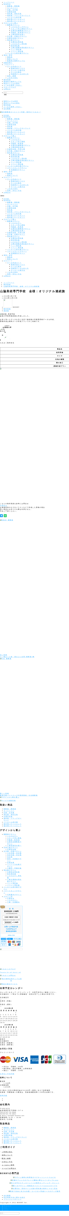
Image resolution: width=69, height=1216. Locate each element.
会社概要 (7, 108)
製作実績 (7, 79)
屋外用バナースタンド (16, 19)
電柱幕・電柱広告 (14, 13)
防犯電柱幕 (15, 45)
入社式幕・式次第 (14, 853)
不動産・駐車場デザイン (21, 32)
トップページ (9, 2)
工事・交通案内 (13, 902)
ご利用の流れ (7, 1152)
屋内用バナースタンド (16, 21)
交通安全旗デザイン (15, 38)
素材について (12, 59)
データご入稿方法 (18, 70)
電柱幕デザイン (13, 40)
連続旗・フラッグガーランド (19, 15)
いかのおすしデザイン (20, 27)
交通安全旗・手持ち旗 (16, 149)
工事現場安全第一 (18, 34)
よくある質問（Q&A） (13, 85)
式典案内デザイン (18, 170)
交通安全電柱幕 (17, 42)
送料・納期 (11, 76)
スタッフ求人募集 (18, 141)
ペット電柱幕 (16, 49)
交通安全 (10, 898)
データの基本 (16, 72)
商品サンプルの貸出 (12, 83)
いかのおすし (16, 139)
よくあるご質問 (8, 1165)
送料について (7, 1155)
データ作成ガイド (14, 66)
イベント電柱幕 (17, 51)
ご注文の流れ (12, 78)
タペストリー (12, 8)
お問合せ (7, 89)
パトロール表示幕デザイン (18, 53)
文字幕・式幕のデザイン (17, 36)
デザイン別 (8, 896)
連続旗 (6, 311)
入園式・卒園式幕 (14, 868)
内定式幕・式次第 (14, 855)
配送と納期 (6, 1158)
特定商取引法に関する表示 (14, 1197)
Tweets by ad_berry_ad (10, 972)
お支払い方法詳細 (7, 1074)
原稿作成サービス (18, 68)
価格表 (10, 57)
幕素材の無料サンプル (16, 61)
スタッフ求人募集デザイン (21, 28)
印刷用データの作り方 (20, 74)
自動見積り (8, 62)
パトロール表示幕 (14, 17)
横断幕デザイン (13, 25)
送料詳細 (3, 1095)
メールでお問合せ (9, 1168)
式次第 (10, 857)
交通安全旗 (11, 11)
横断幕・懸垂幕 (13, 6)
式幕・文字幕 (12, 10)
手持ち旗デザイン (11, 847)
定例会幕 (10, 862)
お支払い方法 (7, 1162)
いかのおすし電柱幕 (19, 44)
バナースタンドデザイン (17, 168)
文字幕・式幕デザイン (16, 151)
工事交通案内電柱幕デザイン (22, 47)
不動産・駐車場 (17, 143)
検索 (5, 94)
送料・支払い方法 (14, 190)
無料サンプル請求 (11, 101)
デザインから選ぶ (11, 23)
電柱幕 (10, 126)
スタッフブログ (10, 87)
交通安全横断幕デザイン (21, 30)
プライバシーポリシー (13, 1199)
